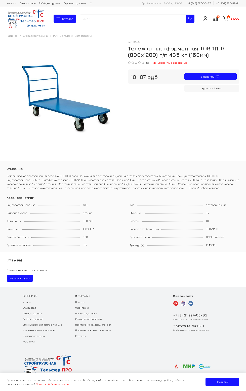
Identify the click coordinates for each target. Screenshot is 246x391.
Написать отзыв (20, 278)
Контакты (80, 335)
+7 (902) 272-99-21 (227, 3)
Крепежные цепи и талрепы (39, 330)
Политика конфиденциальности (93, 324)
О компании (82, 307)
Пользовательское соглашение (93, 330)
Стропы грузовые (74, 3)
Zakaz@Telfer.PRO (188, 326)
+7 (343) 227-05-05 (199, 3)
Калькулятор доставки (88, 318)
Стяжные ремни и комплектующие (42, 324)
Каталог (12, 3)
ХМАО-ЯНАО (29, 341)
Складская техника (35, 35)
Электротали (28, 3)
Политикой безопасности (52, 383)
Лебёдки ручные (49, 3)
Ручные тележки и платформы (72, 35)
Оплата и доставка (86, 313)
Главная (12, 35)
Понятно (222, 382)
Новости (80, 302)
